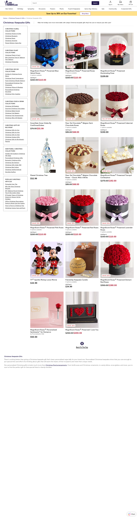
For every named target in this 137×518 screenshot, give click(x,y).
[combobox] (61, 3)
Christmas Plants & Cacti (12, 55)
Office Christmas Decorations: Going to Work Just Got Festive (15, 202)
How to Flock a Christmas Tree (14, 205)
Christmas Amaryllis (11, 40)
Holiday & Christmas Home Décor (13, 75)
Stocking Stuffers (10, 172)
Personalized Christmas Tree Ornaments (13, 84)
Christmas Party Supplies (12, 94)
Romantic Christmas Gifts (13, 160)
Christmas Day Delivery (12, 162)
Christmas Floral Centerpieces (14, 78)
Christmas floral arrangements (56, 365)
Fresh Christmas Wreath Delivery (15, 80)
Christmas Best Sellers (12, 167)
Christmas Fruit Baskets (12, 113)
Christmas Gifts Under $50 (13, 165)
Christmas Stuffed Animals (13, 169)
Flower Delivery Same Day (13, 43)
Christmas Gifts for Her (12, 130)
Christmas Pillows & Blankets (14, 87)
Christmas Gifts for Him (12, 132)
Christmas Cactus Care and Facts (15, 208)
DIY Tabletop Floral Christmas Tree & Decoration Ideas (14, 192)
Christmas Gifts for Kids (12, 135)
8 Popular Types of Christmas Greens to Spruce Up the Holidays (14, 197)
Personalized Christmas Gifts (14, 158)
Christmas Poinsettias (11, 62)
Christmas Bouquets (11, 36)
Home (5, 18)
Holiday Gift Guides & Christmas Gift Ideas (15, 154)
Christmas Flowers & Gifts (17, 18)
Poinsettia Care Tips (11, 184)
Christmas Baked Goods (12, 111)
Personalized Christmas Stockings (12, 90)
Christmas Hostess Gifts (12, 137)
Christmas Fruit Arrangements (14, 115)
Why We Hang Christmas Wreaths (12, 187)
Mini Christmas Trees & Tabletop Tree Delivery (15, 58)
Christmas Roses (10, 38)
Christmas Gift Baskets (12, 106)
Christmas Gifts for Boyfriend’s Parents (14, 140)
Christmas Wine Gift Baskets (13, 118)
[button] (9, 8)
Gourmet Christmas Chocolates (15, 108)
